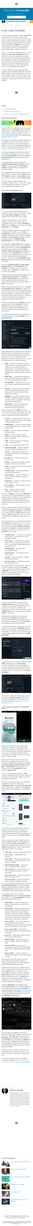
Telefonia (17, 13)
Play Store (4, 149)
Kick (11, 992)
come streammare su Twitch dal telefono (20, 1062)
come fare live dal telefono (21, 1060)
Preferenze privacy (21, 1218)
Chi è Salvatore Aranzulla (16, 1215)
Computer (11, 13)
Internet (22, 13)
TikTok (4, 992)
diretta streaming (26, 523)
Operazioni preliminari (10, 109)
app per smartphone (9, 357)
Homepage (7, 1215)
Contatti (11, 1216)
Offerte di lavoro (21, 1216)
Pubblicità (15, 1216)
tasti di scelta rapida (7, 413)
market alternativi (12, 149)
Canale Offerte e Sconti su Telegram (16, 21)
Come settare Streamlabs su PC (13, 111)
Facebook (14, 137)
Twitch (16, 990)
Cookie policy (13, 1218)
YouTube (20, 990)
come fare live (5, 1062)
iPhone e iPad (23, 149)
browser (4, 258)
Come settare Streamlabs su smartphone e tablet (17, 114)
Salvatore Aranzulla (6, 32)
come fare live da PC (20, 701)
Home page (21, 154)
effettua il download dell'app (21, 183)
